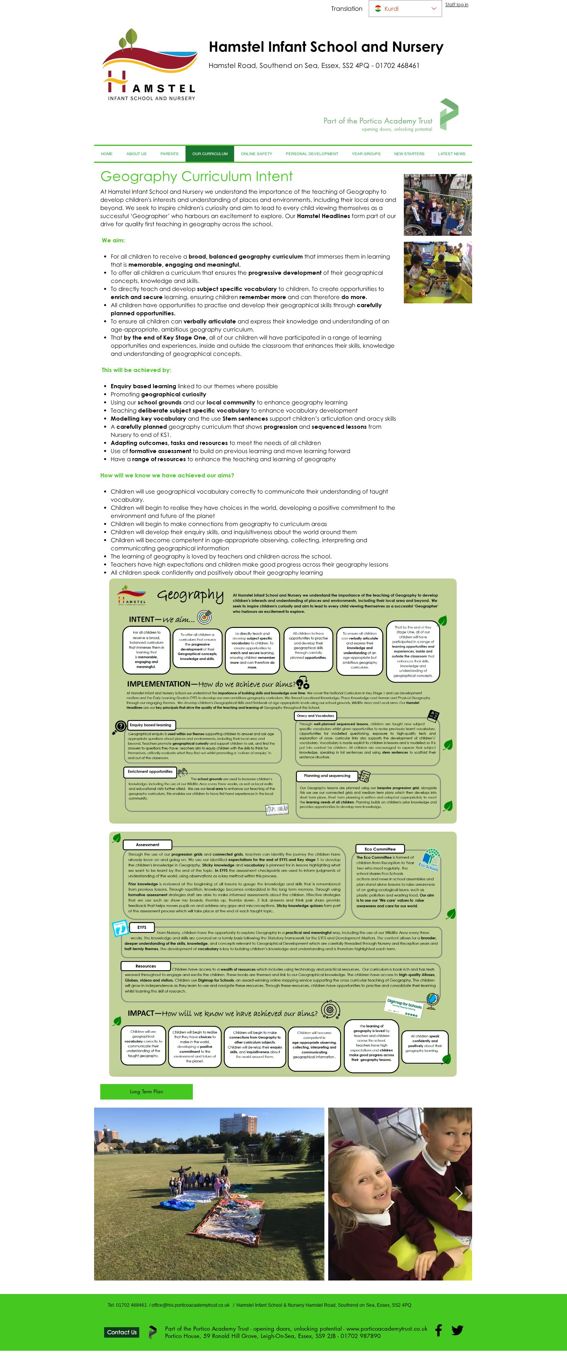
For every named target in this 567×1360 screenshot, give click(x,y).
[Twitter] (457, 1330)
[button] (438, 205)
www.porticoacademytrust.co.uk (386, 1328)
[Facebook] (438, 1330)
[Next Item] (458, 1193)
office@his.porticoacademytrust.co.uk (191, 1305)
